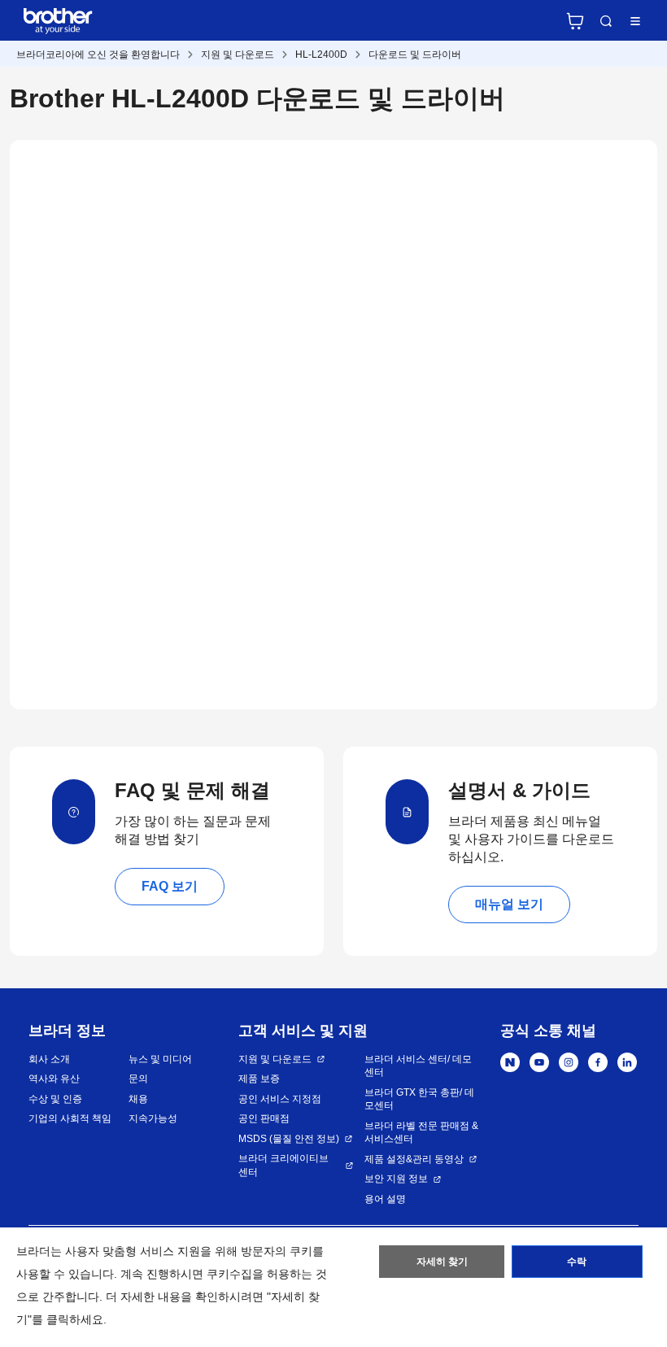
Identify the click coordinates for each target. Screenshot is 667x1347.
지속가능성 (153, 1118)
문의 (138, 1078)
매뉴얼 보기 (509, 904)
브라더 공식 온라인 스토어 (575, 21)
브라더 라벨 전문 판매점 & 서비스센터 (421, 1132)
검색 (606, 21)
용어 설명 (385, 1199)
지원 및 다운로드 (237, 54)
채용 (138, 1099)
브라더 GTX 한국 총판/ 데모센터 (419, 1099)
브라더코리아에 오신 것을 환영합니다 (98, 54)
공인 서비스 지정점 (279, 1099)
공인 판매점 (264, 1118)
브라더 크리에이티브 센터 (283, 1165)
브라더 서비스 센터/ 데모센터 (418, 1066)
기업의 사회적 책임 (69, 1118)
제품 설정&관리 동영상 (414, 1159)
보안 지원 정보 (396, 1178)
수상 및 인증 (55, 1099)
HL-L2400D (321, 54)
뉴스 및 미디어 (160, 1059)
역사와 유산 (54, 1078)
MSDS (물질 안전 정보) (288, 1138)
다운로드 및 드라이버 (414, 54)
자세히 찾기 (442, 1261)
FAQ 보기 (170, 886)
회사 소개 (49, 1059)
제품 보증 (259, 1078)
